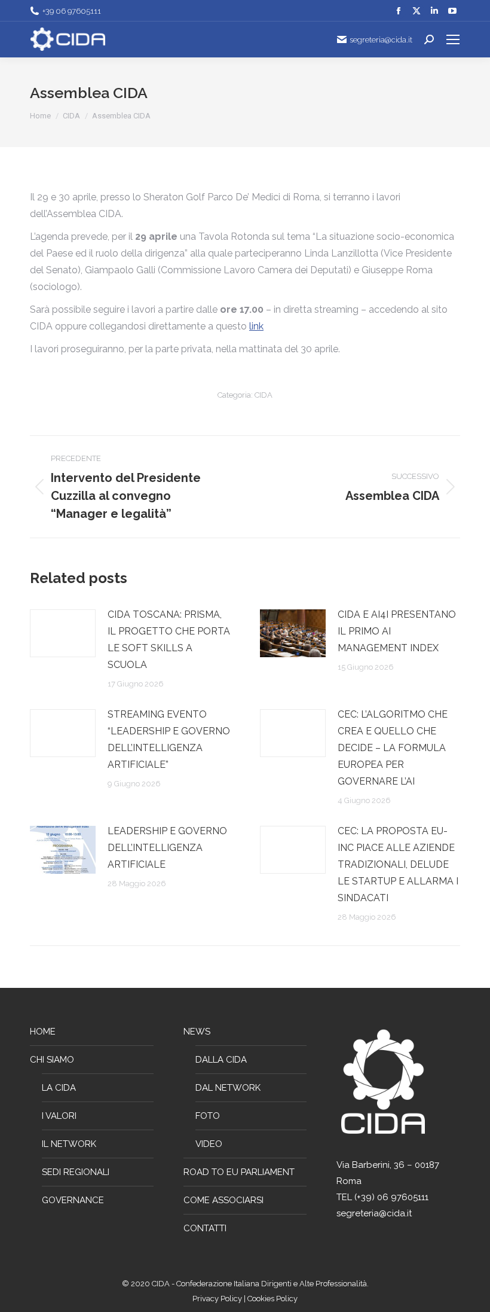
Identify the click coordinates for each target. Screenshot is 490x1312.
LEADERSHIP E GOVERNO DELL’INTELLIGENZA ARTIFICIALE (167, 847)
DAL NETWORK (228, 1087)
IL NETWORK (69, 1144)
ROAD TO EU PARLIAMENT (239, 1172)
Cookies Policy (272, 1298)
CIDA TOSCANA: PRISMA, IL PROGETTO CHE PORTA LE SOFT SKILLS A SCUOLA (169, 639)
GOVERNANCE (73, 1200)
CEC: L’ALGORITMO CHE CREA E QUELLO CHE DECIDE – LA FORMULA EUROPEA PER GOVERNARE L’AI (393, 748)
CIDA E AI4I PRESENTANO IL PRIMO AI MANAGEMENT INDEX (397, 631)
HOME (43, 1031)
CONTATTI (204, 1228)
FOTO (207, 1115)
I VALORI (59, 1115)
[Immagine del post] (63, 633)
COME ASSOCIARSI (223, 1200)
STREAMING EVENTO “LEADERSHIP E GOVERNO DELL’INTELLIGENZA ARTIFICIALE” (169, 739)
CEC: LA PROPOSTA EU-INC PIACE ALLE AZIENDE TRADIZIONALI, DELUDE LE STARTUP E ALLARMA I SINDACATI (398, 864)
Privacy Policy (218, 1298)
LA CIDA (59, 1087)
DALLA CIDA (221, 1059)
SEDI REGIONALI (75, 1172)
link (256, 326)
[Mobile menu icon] (453, 39)
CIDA (263, 394)
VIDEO (208, 1144)
